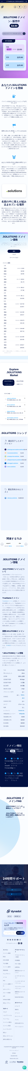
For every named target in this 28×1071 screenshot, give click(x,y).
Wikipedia (21, 713)
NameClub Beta (19, 997)
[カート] (19, 7)
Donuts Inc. (21, 710)
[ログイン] (15, 7)
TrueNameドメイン (7, 601)
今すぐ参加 (20, 933)
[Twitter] (15, 939)
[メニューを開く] (25, 7)
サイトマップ (18, 1016)
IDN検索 (8, 645)
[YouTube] (17, 939)
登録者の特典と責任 (14, 1058)
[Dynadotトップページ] (2, 7)
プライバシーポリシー (14, 1050)
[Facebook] (8, 939)
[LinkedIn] (12, 939)
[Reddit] (20, 939)
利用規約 (14, 1053)
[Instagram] (10, 939)
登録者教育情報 (14, 1055)
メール (14, 889)
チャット (15, 894)
